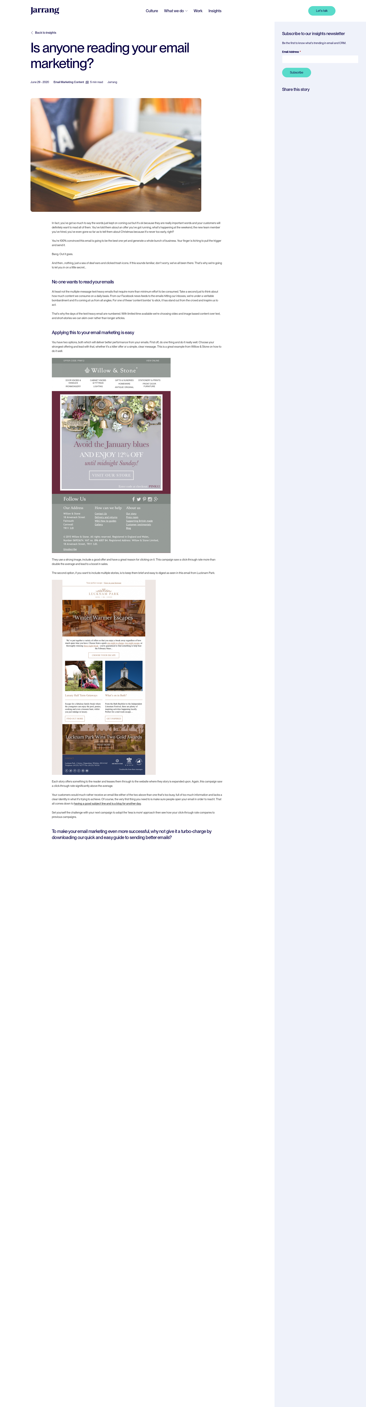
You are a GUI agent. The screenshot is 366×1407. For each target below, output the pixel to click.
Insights (215, 11)
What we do (174, 11)
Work (198, 11)
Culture (152, 11)
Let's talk (322, 11)
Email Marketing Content (69, 82)
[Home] (44, 11)
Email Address (290, 51)
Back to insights (45, 32)
